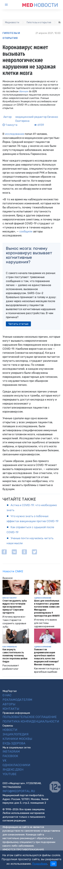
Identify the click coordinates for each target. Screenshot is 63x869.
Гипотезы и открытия (11, 36)
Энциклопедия (15, 734)
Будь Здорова (14, 743)
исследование (14, 134)
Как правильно (10, 647)
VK (4, 760)
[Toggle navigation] (9, 4)
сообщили (25, 231)
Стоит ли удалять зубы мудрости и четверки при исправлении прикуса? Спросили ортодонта (15, 606)
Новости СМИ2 (13, 571)
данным (23, 91)
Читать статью (18, 323)
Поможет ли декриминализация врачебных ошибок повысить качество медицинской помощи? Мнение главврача (46, 657)
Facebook (10, 756)
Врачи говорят (10, 598)
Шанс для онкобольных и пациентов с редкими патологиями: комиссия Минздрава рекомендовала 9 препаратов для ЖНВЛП (47, 608)
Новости (10, 730)
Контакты (11, 709)
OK (53, 863)
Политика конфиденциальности (31, 721)
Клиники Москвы (17, 739)
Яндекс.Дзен (13, 769)
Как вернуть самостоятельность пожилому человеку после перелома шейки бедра (15, 655)
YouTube (9, 774)
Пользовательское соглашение (30, 717)
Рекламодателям (17, 700)
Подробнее (39, 863)
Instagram (11, 751)
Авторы (9, 704)
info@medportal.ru (19, 791)
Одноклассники (16, 765)
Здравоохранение (42, 598)
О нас (7, 695)
